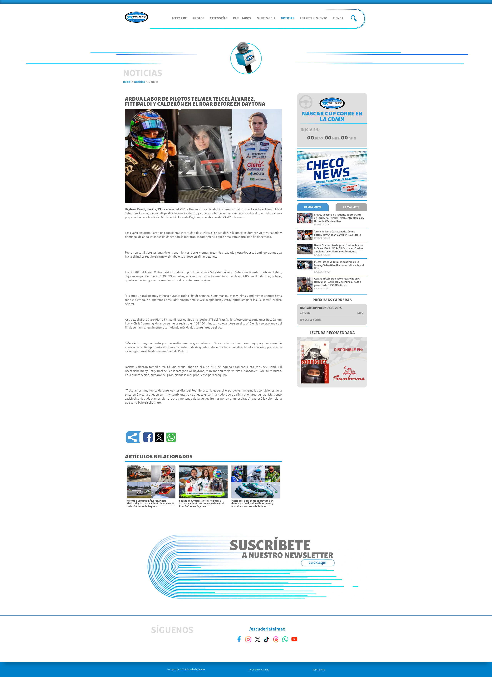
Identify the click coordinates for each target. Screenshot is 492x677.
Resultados (242, 18)
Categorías (218, 18)
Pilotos (198, 18)
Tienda (338, 18)
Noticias (287, 18)
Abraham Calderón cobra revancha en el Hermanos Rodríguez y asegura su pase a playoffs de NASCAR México (337, 282)
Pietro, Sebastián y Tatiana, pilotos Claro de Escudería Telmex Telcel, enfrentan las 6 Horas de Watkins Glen (339, 218)
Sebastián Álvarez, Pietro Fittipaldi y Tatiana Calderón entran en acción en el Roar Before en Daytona (201, 504)
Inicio (126, 82)
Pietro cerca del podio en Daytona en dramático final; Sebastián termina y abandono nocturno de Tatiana (252, 504)
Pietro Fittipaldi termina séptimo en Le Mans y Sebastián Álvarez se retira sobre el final (339, 265)
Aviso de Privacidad (259, 670)
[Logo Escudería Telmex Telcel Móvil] (136, 17)
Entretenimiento (313, 18)
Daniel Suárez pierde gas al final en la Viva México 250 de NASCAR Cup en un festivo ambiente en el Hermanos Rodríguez (338, 248)
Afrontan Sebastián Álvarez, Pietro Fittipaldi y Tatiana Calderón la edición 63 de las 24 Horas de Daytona (151, 504)
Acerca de (179, 18)
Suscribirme (318, 670)
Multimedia (266, 18)
